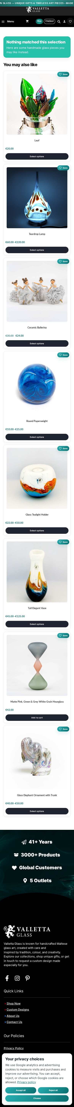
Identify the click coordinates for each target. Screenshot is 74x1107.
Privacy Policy (14, 1048)
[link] (70, 21)
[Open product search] (58, 21)
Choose (37, 1098)
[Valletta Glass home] (37, 9)
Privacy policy (26, 1082)
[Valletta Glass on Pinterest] (27, 978)
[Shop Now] (39, 21)
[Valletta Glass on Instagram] (17, 978)
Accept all (21, 1090)
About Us (13, 1016)
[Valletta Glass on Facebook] (7, 978)
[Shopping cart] (27, 21)
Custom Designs (18, 1009)
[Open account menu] (64, 21)
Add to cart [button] (37, 717)
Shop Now (13, 1003)
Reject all (53, 1090)
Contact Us (14, 1022)
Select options (37, 156)
